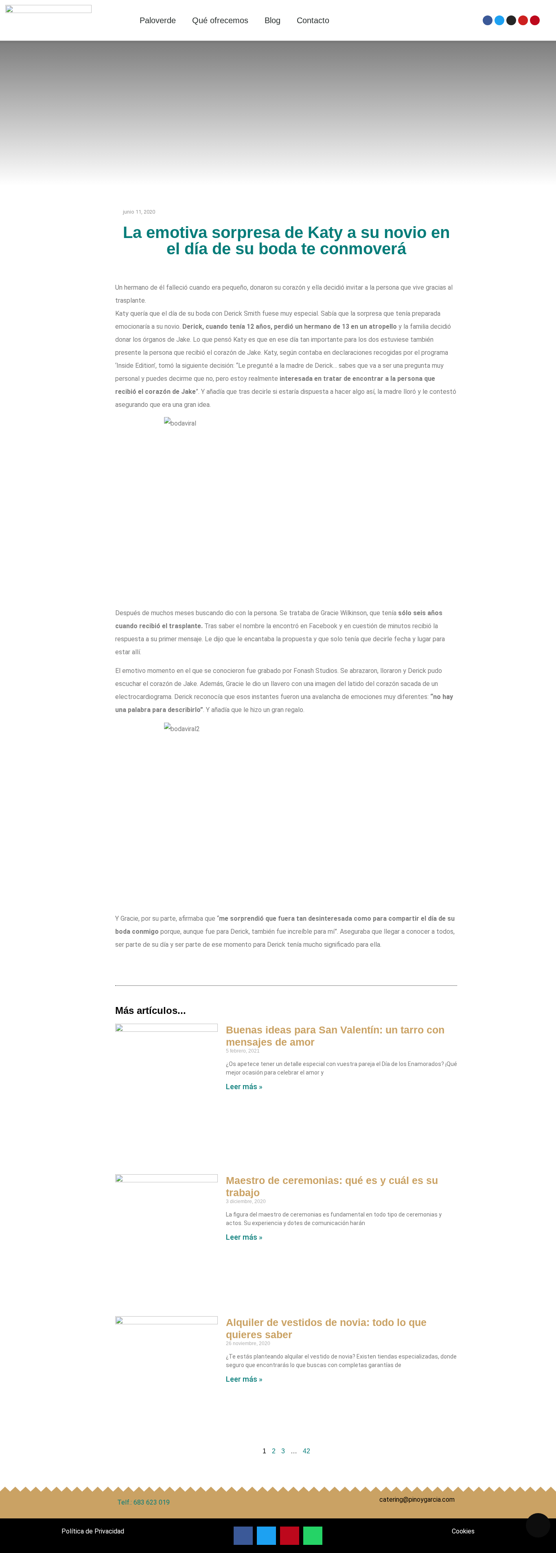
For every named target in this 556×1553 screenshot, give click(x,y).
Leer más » (244, 1086)
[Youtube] (523, 20)
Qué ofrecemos (220, 20)
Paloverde (158, 20)
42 (306, 1451)
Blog (272, 20)
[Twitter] (499, 20)
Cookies (463, 1531)
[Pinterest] (535, 20)
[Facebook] (488, 20)
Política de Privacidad (92, 1531)
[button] (243, 1536)
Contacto (313, 20)
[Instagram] (511, 20)
